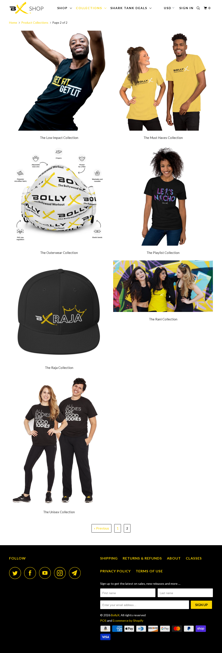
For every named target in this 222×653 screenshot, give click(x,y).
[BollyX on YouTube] (46, 573)
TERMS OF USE (149, 571)
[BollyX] (26, 8)
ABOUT (174, 558)
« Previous (101, 528)
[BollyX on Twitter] (16, 573)
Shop (63, 8)
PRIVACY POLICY (115, 571)
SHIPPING (109, 558)
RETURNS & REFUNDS (142, 558)
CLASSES (194, 558)
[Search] (199, 8)
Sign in (186, 8)
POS (103, 620)
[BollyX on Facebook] (31, 573)
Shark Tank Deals (129, 8)
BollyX (115, 615)
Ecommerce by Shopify (128, 620)
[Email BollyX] (76, 573)
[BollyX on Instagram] (61, 573)
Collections (90, 8)
